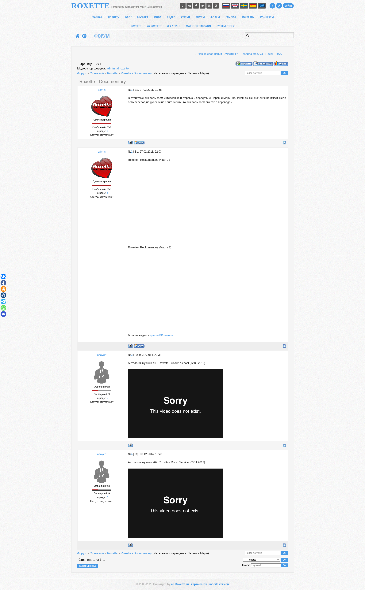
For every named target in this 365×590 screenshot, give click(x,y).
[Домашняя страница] (139, 142)
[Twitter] (203, 6)
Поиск (269, 53)
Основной (97, 73)
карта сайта (199, 584)
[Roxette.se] (216, 6)
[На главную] (77, 35)
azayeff (101, 354)
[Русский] (226, 6)
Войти (288, 5)
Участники (231, 53)
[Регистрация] (279, 6)
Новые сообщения (210, 53)
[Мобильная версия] (183, 6)
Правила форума (251, 53)
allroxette (122, 68)
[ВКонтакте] (189, 6)
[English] (235, 6)
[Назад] (84, 35)
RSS (279, 53)
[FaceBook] (196, 6)
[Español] (253, 6)
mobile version (219, 584)
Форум (81, 73)
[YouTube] (209, 6)
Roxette (112, 73)
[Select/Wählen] (262, 6)
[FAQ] (272, 6)
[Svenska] (244, 6)
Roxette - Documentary (136, 73)
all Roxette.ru (180, 584)
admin (110, 68)
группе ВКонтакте (161, 335)
